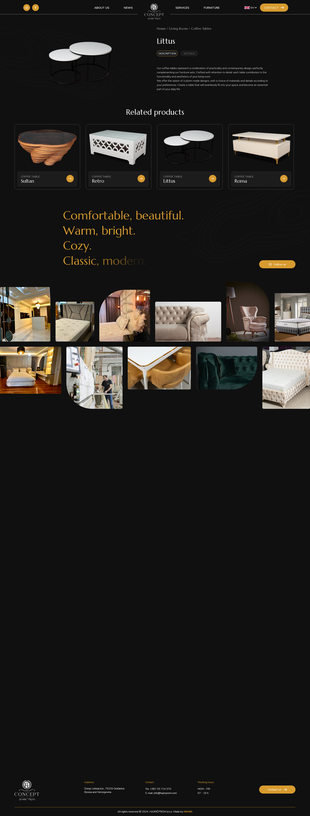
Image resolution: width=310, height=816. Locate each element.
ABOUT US (101, 8)
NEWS (128, 8)
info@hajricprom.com (165, 793)
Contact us (274, 789)
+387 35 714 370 (160, 789)
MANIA (188, 811)
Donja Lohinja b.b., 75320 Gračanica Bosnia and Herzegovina (104, 790)
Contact (271, 8)
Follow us (280, 264)
